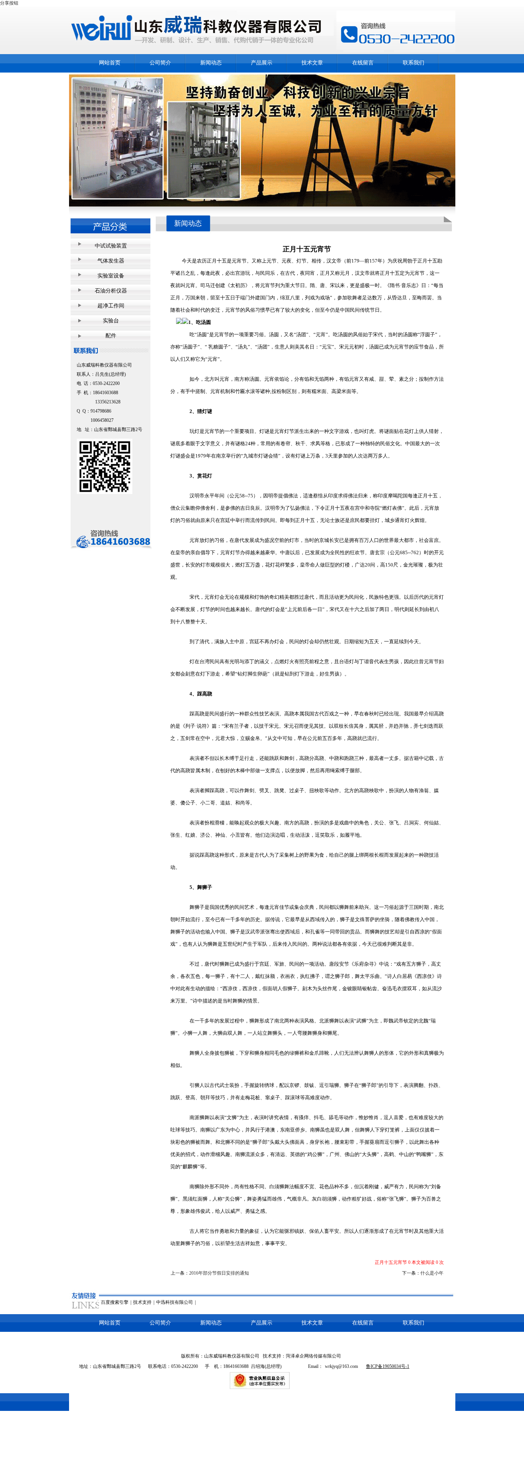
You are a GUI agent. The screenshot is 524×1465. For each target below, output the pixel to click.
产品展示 (261, 63)
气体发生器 (110, 261)
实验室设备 (110, 276)
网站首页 (109, 63)
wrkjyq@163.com (341, 1366)
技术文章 (312, 63)
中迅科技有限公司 (174, 1302)
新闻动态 (211, 63)
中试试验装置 (111, 246)
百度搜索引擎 (115, 1302)
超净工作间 (110, 306)
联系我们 (413, 63)
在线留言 (363, 63)
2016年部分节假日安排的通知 (219, 1273)
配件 (110, 336)
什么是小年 (431, 1273)
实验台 (111, 321)
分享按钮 (9, 3)
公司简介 (160, 63)
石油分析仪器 (111, 291)
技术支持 (142, 1302)
